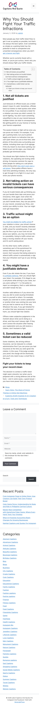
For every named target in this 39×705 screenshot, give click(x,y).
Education (6, 580)
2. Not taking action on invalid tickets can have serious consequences (18, 75)
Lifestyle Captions (9, 635)
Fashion (6, 590)
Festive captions (9, 596)
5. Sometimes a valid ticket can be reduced (17, 85)
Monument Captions (10, 644)
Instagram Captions (10, 628)
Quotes (5, 657)
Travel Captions (9, 683)
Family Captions (9, 587)
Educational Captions (11, 584)
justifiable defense (11, 276)
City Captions (8, 571)
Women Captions (9, 689)
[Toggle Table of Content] (32, 69)
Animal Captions (9, 545)
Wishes (5, 686)
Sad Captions (8, 663)
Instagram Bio (8, 625)
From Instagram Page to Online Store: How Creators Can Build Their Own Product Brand (19, 498)
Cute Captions (8, 577)
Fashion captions (9, 593)
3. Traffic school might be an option (17, 79)
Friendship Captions (10, 612)
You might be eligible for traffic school (17, 222)
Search (5, 476)
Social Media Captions (11, 670)
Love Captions (8, 638)
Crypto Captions (9, 574)
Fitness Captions (9, 603)
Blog (4, 561)
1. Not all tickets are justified (15, 72)
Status (5, 676)
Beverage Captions (10, 555)
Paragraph (7, 651)
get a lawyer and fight (11, 53)
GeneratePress (19, 702)
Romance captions (10, 660)
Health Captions (9, 622)
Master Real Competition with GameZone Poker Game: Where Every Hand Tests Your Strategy (19, 512)
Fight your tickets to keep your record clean (20, 89)
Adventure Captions (10, 542)
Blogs (7, 387)
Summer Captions (9, 679)
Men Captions (8, 641)
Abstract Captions (10, 539)
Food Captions (8, 609)
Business (6, 568)
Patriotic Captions (9, 654)
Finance (6, 600)
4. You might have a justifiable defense (19, 81)
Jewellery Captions (10, 631)
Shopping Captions (10, 667)
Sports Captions (9, 673)
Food (5, 606)
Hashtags (6, 619)
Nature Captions (9, 647)
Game (5, 616)
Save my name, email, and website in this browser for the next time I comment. (19, 455)
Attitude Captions (9, 549)
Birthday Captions (9, 558)
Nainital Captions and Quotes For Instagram (19, 523)
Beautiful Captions (10, 552)
